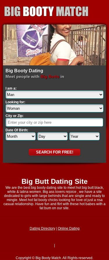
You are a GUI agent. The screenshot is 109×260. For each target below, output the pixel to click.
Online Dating (69, 228)
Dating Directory (42, 228)
